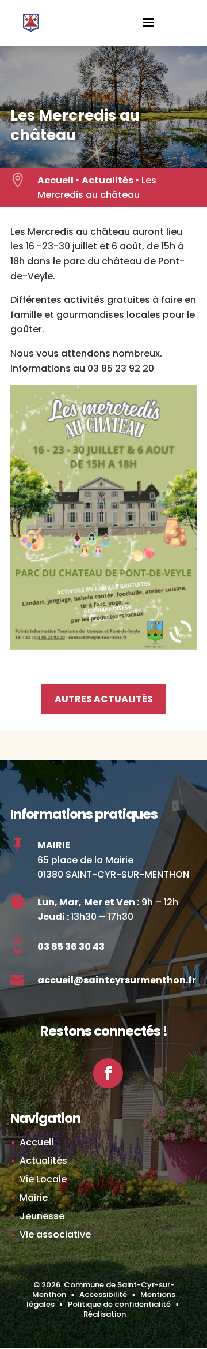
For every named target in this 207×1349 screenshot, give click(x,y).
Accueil (55, 180)
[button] (148, 30)
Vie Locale (43, 1179)
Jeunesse (42, 1216)
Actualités (107, 180)
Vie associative (55, 1234)
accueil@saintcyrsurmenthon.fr (116, 980)
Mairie (34, 1197)
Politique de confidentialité (119, 1304)
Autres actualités (104, 699)
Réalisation (104, 1314)
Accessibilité (103, 1294)
